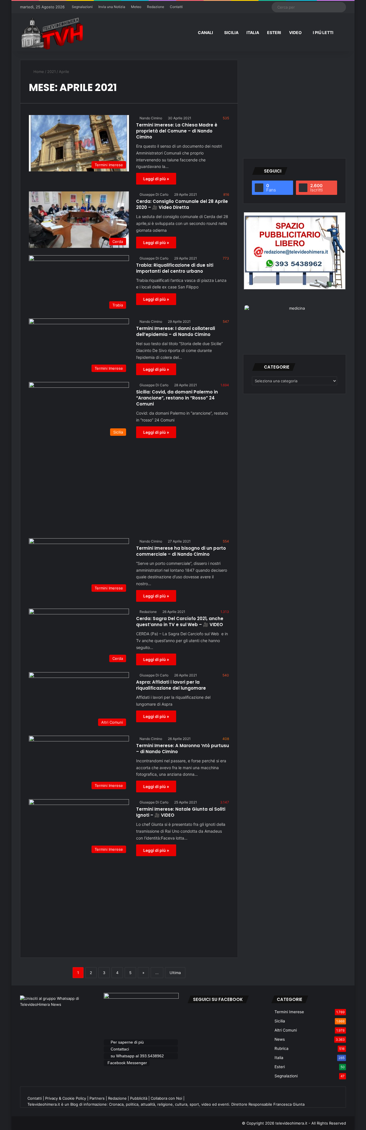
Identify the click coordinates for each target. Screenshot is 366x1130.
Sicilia (279, 1021)
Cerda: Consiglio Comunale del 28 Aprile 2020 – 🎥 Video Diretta (182, 204)
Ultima (175, 972)
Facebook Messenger (127, 1062)
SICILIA (231, 32)
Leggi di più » (156, 178)
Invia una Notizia (111, 7)
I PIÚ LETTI (323, 32)
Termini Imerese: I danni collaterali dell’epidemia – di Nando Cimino (175, 331)
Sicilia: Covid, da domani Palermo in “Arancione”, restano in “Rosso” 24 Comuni (177, 398)
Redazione (155, 7)
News (279, 1039)
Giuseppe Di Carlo (154, 194)
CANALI (205, 32)
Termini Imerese (289, 1012)
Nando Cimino (151, 118)
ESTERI (274, 32)
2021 (51, 71)
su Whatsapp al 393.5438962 (138, 1056)
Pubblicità (138, 1098)
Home (38, 71)
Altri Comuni (285, 1030)
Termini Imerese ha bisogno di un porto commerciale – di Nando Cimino (181, 551)
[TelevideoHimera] (51, 33)
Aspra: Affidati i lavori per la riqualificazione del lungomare (171, 685)
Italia (278, 1057)
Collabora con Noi (166, 1098)
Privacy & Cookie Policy (65, 1098)
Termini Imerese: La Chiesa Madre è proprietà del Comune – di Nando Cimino (176, 131)
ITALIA (252, 32)
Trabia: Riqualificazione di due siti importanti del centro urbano (174, 268)
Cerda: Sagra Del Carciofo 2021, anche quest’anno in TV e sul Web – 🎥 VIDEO (179, 622)
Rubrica (281, 1048)
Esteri (279, 1066)
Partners (97, 1098)
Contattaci (120, 1049)
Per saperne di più (127, 1042)
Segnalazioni (82, 7)
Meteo (136, 7)
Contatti (176, 7)
